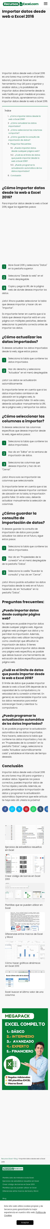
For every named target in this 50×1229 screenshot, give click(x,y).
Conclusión (16, 175)
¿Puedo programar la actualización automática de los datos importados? (26, 168)
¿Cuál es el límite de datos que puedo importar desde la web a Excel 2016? (25, 158)
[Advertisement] (25, 45)
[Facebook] (5, 809)
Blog (4, 1198)
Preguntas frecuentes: (21, 143)
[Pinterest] (26, 809)
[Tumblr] (40, 809)
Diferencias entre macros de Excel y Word (20, 1191)
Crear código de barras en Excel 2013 (18, 1184)
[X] (19, 809)
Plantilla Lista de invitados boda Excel (18, 1177)
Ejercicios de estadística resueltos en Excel (21, 1181)
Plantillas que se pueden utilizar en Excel (20, 1187)
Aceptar (25, 1222)
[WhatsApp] (33, 809)
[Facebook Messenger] (12, 809)
